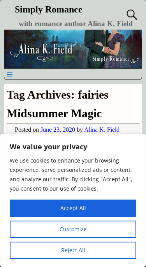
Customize (73, 229)
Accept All (73, 208)
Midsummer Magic (54, 113)
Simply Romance (49, 9)
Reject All (73, 250)
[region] (73, 200)
